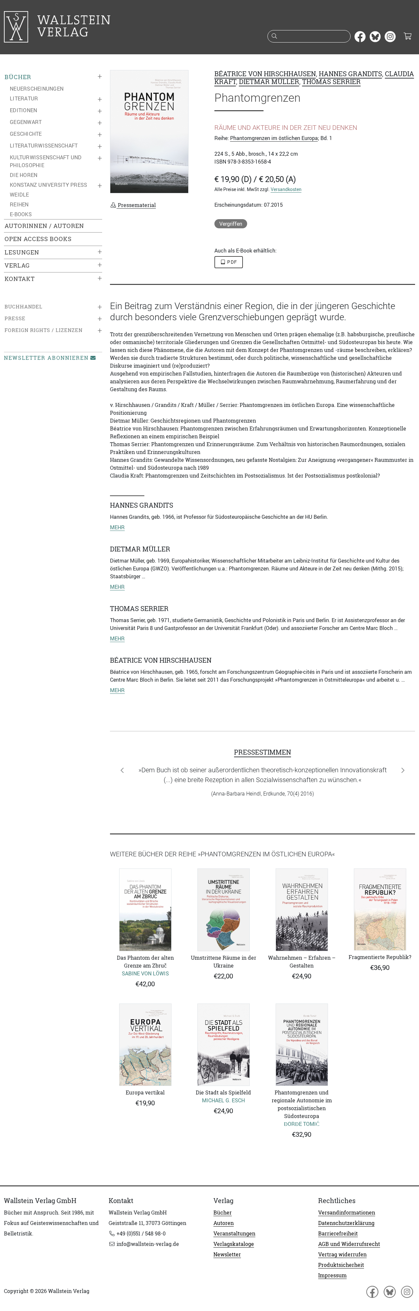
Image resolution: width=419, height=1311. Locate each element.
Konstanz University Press (48, 184)
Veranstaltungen (234, 1233)
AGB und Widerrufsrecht (349, 1244)
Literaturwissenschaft (44, 145)
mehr (117, 527)
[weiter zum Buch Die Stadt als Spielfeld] (223, 1045)
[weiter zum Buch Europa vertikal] (145, 1045)
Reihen (19, 204)
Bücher (18, 77)
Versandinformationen (346, 1212)
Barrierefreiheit (338, 1233)
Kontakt (20, 279)
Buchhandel (24, 306)
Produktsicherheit (341, 1264)
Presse (15, 318)
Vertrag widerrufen (342, 1254)
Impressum (332, 1275)
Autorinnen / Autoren (44, 226)
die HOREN (23, 175)
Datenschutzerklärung (346, 1223)
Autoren (223, 1223)
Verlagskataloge (233, 1244)
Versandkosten (286, 189)
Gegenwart (26, 122)
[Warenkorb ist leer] (407, 37)
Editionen (23, 110)
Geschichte (26, 133)
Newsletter (227, 1254)
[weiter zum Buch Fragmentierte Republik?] (380, 909)
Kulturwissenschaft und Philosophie (46, 161)
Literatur (24, 98)
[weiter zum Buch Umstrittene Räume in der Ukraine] (223, 909)
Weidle (19, 194)
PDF (231, 262)
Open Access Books (38, 239)
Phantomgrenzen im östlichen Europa (274, 138)
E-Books (21, 214)
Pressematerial (136, 205)
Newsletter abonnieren (46, 357)
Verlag (17, 265)
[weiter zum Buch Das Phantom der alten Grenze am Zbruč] (145, 909)
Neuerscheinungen (37, 88)
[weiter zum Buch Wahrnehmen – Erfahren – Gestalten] (301, 909)
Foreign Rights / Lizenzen (43, 330)
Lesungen (22, 252)
